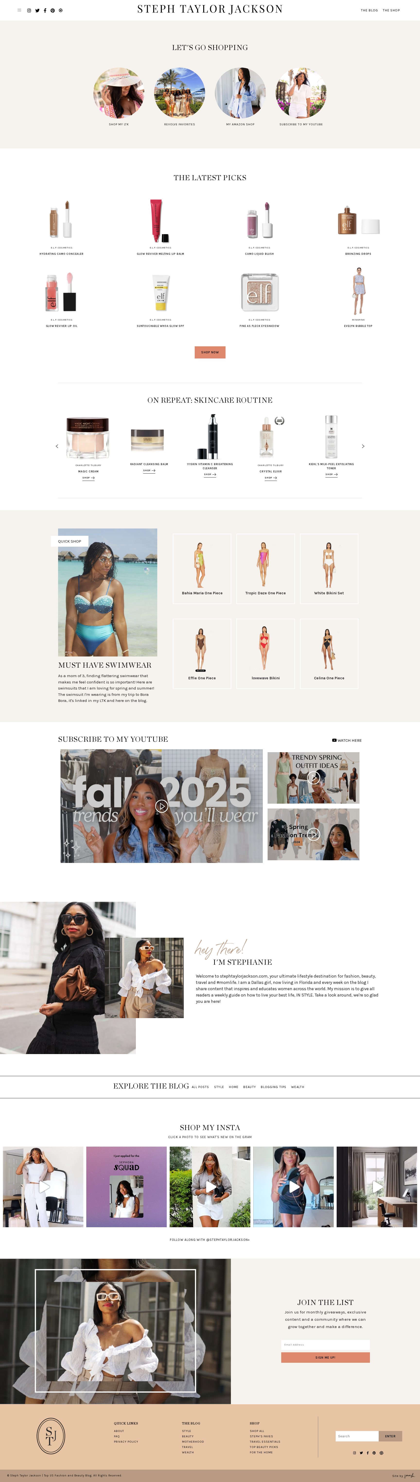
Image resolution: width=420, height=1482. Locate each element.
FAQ (117, 1436)
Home (233, 1087)
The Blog (369, 10)
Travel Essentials (265, 1441)
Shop (86, 477)
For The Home (261, 1452)
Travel (187, 1447)
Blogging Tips (273, 1087)
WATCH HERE (349, 740)
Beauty (249, 1087)
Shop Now (210, 352)
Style (219, 1087)
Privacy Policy (126, 1441)
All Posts (200, 1087)
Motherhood (193, 1441)
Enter (390, 1436)
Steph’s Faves (261, 1436)
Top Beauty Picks (264, 1447)
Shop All (257, 1431)
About (119, 1431)
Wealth (297, 1087)
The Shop (391, 10)
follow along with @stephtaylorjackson (210, 1240)
